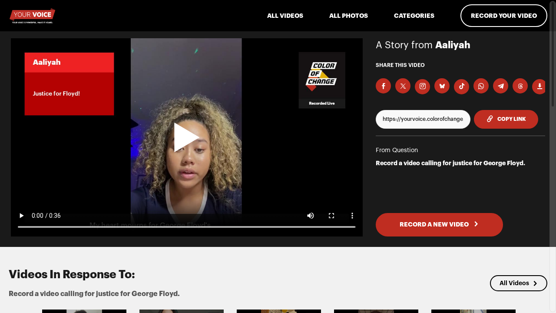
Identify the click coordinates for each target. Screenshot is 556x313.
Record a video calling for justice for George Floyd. (450, 163)
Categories (414, 16)
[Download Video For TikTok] (461, 86)
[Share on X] (402, 85)
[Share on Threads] (520, 85)
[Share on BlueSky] (442, 85)
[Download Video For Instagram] (422, 86)
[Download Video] (539, 86)
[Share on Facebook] (383, 85)
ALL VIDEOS (285, 16)
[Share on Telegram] (500, 85)
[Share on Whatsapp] (481, 85)
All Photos (348, 16)
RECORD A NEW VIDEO (435, 224)
